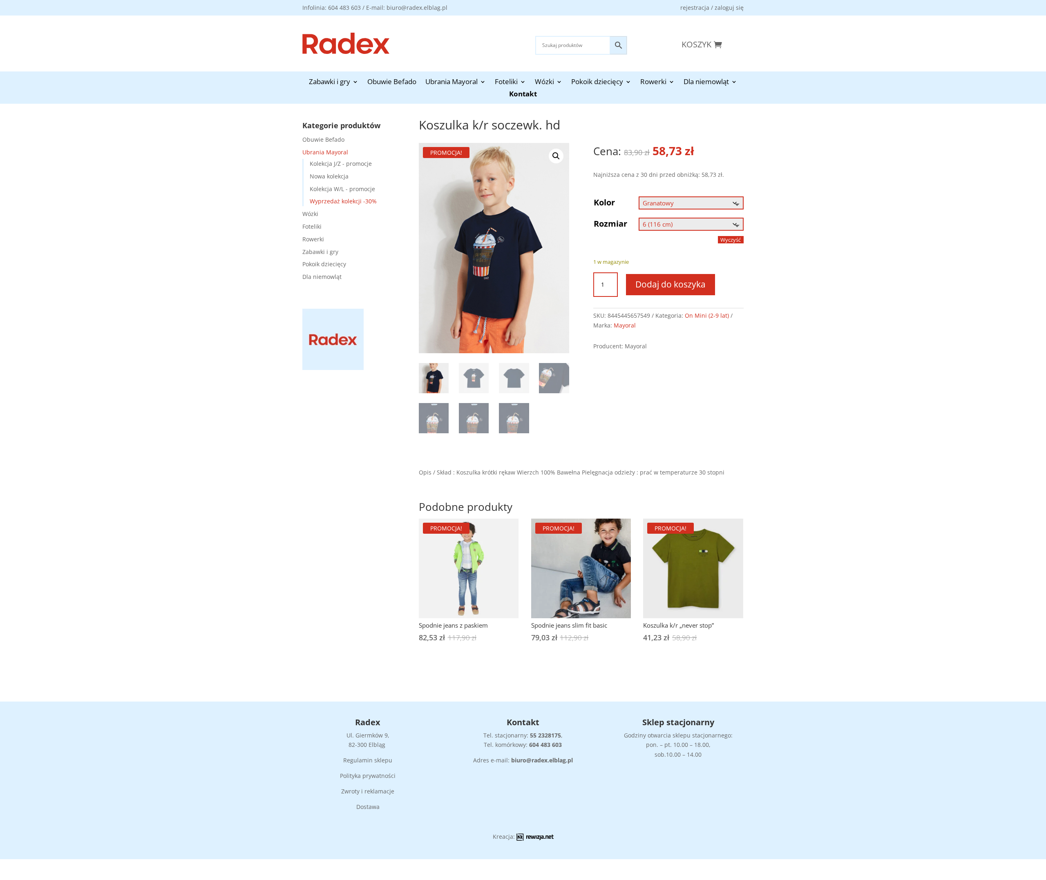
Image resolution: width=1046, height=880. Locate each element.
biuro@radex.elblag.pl (542, 760)
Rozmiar (610, 223)
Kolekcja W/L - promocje (342, 189)
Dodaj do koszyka (670, 284)
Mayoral (625, 325)
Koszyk (696, 44)
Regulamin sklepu (367, 760)
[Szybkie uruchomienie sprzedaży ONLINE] (535, 838)
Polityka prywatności (368, 776)
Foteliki (506, 82)
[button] (556, 156)
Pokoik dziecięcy (597, 82)
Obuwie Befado (391, 82)
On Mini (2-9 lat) (707, 315)
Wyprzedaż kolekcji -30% (343, 201)
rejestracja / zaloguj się (712, 7)
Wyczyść (730, 239)
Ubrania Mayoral (451, 82)
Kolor (604, 202)
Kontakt (523, 94)
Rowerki (653, 82)
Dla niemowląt (706, 82)
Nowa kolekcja (329, 176)
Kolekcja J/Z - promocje (341, 163)
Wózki (544, 82)
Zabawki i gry (329, 82)
